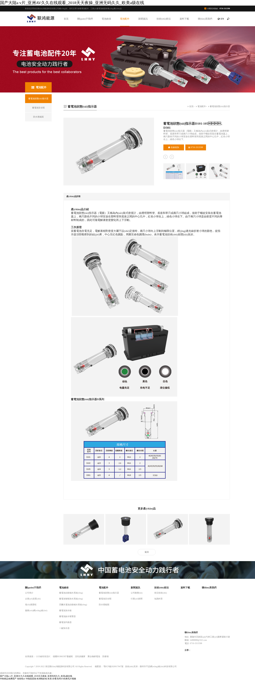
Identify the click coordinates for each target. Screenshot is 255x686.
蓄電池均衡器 (65, 622)
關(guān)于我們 (85, 19)
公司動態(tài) (137, 593)
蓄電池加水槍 (65, 610)
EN (222, 19)
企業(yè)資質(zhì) (33, 599)
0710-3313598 (197, 147)
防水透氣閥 (104, 605)
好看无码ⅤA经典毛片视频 (64, 679)
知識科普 (158, 599)
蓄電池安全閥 (105, 599)
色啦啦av (21, 679)
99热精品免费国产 (8, 679)
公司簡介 (29, 593)
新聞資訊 (143, 19)
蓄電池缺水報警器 (67, 616)
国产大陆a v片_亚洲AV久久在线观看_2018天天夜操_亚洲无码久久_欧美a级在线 (72, 2)
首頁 (66, 19)
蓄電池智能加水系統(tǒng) (71, 599)
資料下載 (184, 19)
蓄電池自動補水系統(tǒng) (71, 593)
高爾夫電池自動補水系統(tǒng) (73, 605)
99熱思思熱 (31, 679)
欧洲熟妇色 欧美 (44, 679)
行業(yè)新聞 (136, 599)
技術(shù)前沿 (164, 19)
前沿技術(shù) (160, 593)
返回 (147, 552)
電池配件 (124, 19)
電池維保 (106, 19)
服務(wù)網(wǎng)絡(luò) (36, 610)
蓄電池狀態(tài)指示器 (220, 106)
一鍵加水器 (64, 628)
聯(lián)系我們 (205, 19)
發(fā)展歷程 (30, 605)
